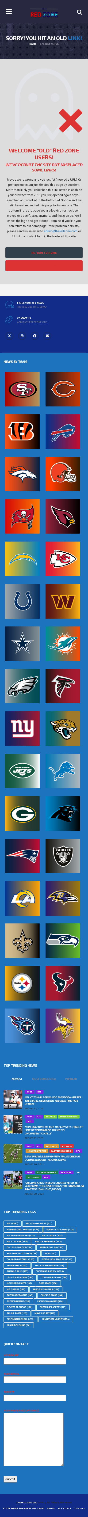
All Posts (64, 1508)
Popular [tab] (71, 1078)
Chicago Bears (52, 1295)
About (51, 1508)
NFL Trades (16, 1289)
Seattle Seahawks (48, 1241)
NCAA (50, 1253)
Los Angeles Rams (54, 1277)
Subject (9, 1392)
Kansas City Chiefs (60, 1229)
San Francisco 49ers (22, 1253)
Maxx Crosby (44, 1313)
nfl (12, 1223)
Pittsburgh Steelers (57, 1259)
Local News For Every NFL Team (23, 1508)
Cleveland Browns (50, 1271)
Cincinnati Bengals (20, 1319)
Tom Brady (48, 1283)
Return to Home (44, 252)
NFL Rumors (52, 1235)
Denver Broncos (19, 1307)
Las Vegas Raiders (20, 1277)
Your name (11, 1355)
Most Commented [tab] (44, 1078)
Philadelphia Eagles (49, 1265)
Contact (79, 1508)
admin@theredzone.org (32, 322)
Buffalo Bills (17, 1271)
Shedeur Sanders (46, 1289)
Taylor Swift (17, 1313)
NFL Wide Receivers (21, 1235)
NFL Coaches (17, 1241)
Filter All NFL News (44, 265)
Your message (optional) (21, 1410)
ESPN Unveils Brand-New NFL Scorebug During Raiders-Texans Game (52, 1158)
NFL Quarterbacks (39, 1223)
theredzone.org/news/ (32, 306)
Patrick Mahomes (50, 1301)
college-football (20, 1259)
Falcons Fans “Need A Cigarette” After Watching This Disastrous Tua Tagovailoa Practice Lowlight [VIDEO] (54, 1186)
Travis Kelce (17, 1265)
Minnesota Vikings (56, 1319)
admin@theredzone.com (60, 231)
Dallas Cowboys (19, 1247)
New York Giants (19, 1283)
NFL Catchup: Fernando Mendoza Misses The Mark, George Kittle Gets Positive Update (53, 1100)
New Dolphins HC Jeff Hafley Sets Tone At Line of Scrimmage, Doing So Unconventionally (54, 1130)
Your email (11, 1373)
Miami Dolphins (19, 1325)
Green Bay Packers (53, 1307)
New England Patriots (23, 1229)
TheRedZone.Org (26, 1502)
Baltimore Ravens (20, 1295)
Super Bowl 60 (51, 1247)
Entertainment (18, 1301)
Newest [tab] (17, 1078)
